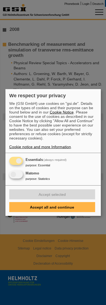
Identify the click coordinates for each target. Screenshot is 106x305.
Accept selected (52, 194)
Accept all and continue (52, 207)
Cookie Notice (62, 112)
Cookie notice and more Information (40, 147)
